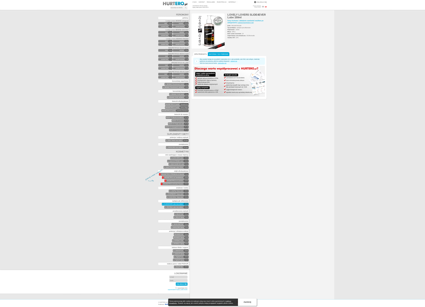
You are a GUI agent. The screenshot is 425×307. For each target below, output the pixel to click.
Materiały (232, 2)
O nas (194, 2)
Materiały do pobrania (218, 54)
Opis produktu (200, 54)
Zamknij (247, 302)
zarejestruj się (222, 63)
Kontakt (202, 2)
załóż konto (184, 289)
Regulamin (211, 2)
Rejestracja (221, 2)
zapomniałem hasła (174, 289)
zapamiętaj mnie (182, 288)
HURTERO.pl (177, 4)
